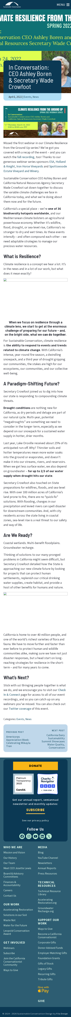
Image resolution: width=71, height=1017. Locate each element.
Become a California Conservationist (50, 935)
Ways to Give (10, 970)
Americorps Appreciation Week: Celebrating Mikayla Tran (18, 739)
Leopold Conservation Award (16, 932)
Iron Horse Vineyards (29, 166)
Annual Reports (47, 868)
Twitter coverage (20, 709)
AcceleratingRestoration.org (47, 901)
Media (42, 847)
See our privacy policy (35, 820)
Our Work (11, 904)
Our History (10, 858)
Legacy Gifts (45, 969)
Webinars (8, 948)
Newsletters (45, 863)
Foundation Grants (49, 958)
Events (27, 96)
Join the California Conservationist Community (14, 962)
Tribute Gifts (45, 979)
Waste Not (9, 920)
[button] (61, 4)
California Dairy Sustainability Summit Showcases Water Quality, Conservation (53, 739)
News (36, 96)
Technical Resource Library (49, 892)
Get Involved (14, 942)
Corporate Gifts (47, 942)
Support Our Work (48, 921)
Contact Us (9, 895)
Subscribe (35, 810)
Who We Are (13, 847)
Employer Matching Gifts (52, 953)
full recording (25, 157)
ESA (51, 162)
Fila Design (62, 1013)
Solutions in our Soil (15, 915)
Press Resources (47, 873)
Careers (7, 890)
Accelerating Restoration (18, 909)
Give (41, 1001)
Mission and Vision (14, 852)
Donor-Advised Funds (50, 948)
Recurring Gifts (46, 974)
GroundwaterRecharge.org (46, 909)
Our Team (9, 863)
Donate (35, 766)
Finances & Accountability (11, 883)
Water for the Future (15, 925)
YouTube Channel (48, 858)
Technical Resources (47, 884)
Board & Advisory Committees (13, 875)
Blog (41, 852)
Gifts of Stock (45, 963)
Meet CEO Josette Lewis (17, 868)
